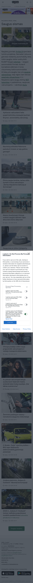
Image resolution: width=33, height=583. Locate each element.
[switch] (25, 291)
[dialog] (16, 291)
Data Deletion (6, 329)
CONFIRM (10, 322)
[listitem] (16, 287)
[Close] (29, 254)
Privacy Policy (27, 329)
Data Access (16, 329)
